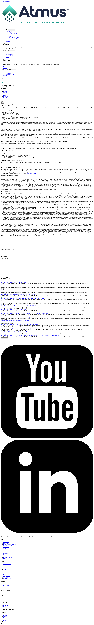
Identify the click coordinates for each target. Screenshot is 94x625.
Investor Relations (7, 564)
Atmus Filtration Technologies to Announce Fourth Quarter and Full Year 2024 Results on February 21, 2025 (24, 313)
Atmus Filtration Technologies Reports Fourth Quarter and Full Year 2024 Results (18, 305)
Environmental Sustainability (12, 33)
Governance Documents (14, 37)
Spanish (5, 97)
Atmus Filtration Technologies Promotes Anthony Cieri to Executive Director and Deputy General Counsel (24, 298)
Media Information (10, 74)
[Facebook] (4, 344)
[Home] (35, 26)
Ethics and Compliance (14, 38)
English (5, 91)
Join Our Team (6, 569)
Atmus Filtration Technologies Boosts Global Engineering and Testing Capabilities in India (20, 328)
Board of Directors (13, 40)
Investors (5, 66)
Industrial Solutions (10, 55)
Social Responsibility (10, 35)
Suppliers (8, 41)
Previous (3, 338)
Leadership (8, 32)
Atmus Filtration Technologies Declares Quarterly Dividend (13, 282)
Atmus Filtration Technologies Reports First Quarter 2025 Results (15, 290)
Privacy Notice (6, 605)
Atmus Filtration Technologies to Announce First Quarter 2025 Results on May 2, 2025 (19, 294)
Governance (8, 36)
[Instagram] (2, 344)
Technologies (9, 53)
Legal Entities (6, 585)
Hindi (4, 95)
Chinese (5, 92)
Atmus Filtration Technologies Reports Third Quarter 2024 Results (15, 331)
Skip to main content (5, 1)
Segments (8, 52)
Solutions (5, 50)
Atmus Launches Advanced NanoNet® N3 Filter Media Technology (15, 317)
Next (7, 338)
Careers (5, 68)
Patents (7, 57)
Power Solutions (9, 54)
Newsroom (5, 69)
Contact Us (5, 75)
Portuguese (5, 96)
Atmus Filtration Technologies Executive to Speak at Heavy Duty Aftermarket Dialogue (20, 324)
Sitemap (5, 606)
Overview (8, 70)
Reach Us (5, 584)
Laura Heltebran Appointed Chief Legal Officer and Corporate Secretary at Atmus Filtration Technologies (23, 286)
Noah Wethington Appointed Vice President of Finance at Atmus (15, 320)
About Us (5, 29)
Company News (9, 72)
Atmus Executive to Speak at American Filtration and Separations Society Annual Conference (21, 302)
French (4, 93)
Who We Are (9, 31)
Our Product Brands (5, 100)
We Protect (8, 73)
